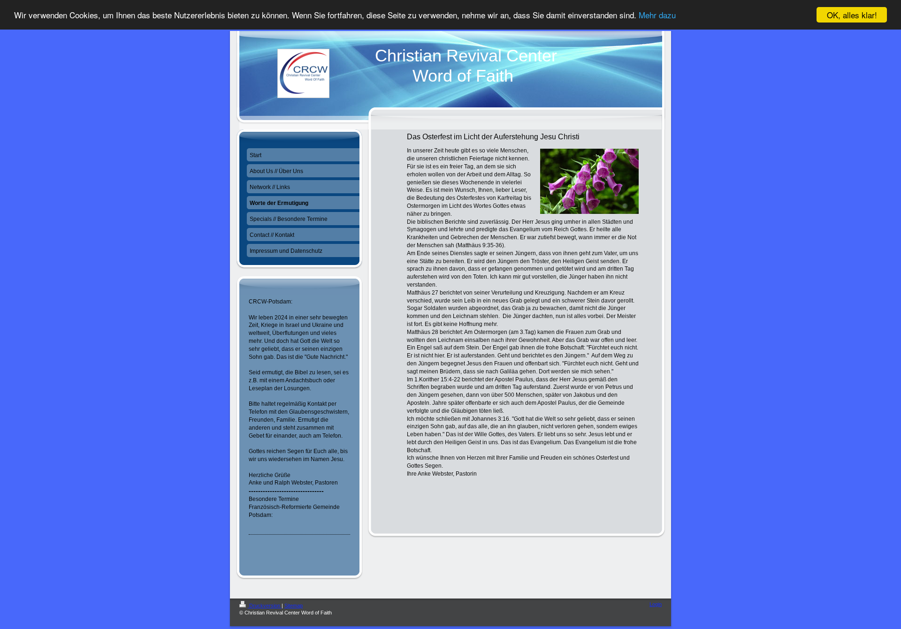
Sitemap (293, 605)
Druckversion (265, 605)
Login (655, 604)
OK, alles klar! (852, 15)
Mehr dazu (657, 15)
